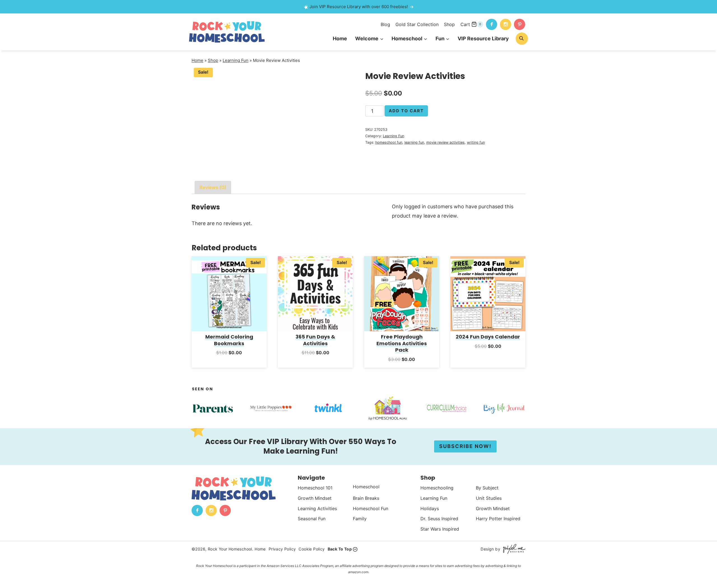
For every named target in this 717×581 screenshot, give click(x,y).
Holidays (429, 508)
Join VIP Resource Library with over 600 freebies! (358, 6)
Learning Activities (317, 508)
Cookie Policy (312, 549)
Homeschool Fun (370, 508)
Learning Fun (235, 60)
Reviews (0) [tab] (212, 187)
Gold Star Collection (417, 24)
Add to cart (406, 110)
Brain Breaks (366, 498)
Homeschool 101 (315, 488)
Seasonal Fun (311, 518)
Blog (385, 24)
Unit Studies (489, 498)
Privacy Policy (282, 549)
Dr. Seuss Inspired (439, 518)
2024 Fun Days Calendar (488, 336)
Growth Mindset (315, 498)
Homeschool (366, 486)
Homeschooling (436, 488)
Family (360, 518)
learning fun (414, 142)
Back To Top (340, 549)
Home (340, 38)
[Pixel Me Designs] (512, 549)
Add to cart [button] (229, 360)
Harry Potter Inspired (498, 518)
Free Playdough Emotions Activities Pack (401, 343)
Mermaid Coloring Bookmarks (229, 340)
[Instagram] (505, 24)
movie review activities (445, 142)
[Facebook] (491, 24)
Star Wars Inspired (439, 529)
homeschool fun (388, 142)
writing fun (476, 142)
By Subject (487, 488)
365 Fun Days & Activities (315, 340)
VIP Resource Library (483, 38)
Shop (449, 24)
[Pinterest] (519, 24)
